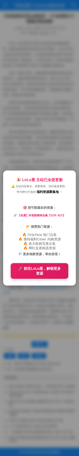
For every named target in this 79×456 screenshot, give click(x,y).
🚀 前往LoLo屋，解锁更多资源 (39, 270)
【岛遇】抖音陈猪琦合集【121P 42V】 (42, 215)
